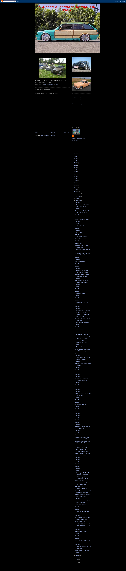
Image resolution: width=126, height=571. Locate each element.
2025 (75, 156)
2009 (75, 192)
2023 (75, 160)
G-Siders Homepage (77, 103)
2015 (75, 178)
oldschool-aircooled (77, 100)
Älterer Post (67, 132)
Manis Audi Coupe (79, 480)
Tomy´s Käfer (78, 243)
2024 (75, 158)
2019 (75, 169)
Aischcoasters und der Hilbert (82, 550)
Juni (77, 560)
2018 (75, 171)
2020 (75, 167)
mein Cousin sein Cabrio (81, 447)
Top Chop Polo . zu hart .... (82, 531)
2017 (75, 174)
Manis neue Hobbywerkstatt (82, 219)
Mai (77, 562)
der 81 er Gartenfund (80, 226)
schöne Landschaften (80, 347)
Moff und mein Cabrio (80, 238)
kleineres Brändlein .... (80, 261)
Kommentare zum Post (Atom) (48, 135)
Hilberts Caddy (78, 445)
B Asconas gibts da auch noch (82, 322)
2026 (75, 154)
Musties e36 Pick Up (80, 404)
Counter (74, 147)
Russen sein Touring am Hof (82, 435)
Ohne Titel (77, 202)
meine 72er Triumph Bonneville (83, 217)
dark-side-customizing (77, 102)
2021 (75, 165)
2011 (75, 187)
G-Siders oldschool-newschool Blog (67, 8)
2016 (75, 176)
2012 (75, 185)
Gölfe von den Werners (81, 504)
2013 (75, 183)
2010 (75, 189)
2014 (75, 180)
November (78, 196)
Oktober (78, 198)
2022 (75, 163)
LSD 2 (76, 353)
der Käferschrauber (77, 98)
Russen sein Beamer (80, 293)
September (78, 200)
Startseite (52, 132)
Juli (77, 557)
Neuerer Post (38, 132)
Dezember (78, 194)
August (77, 555)
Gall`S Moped (78, 232)
